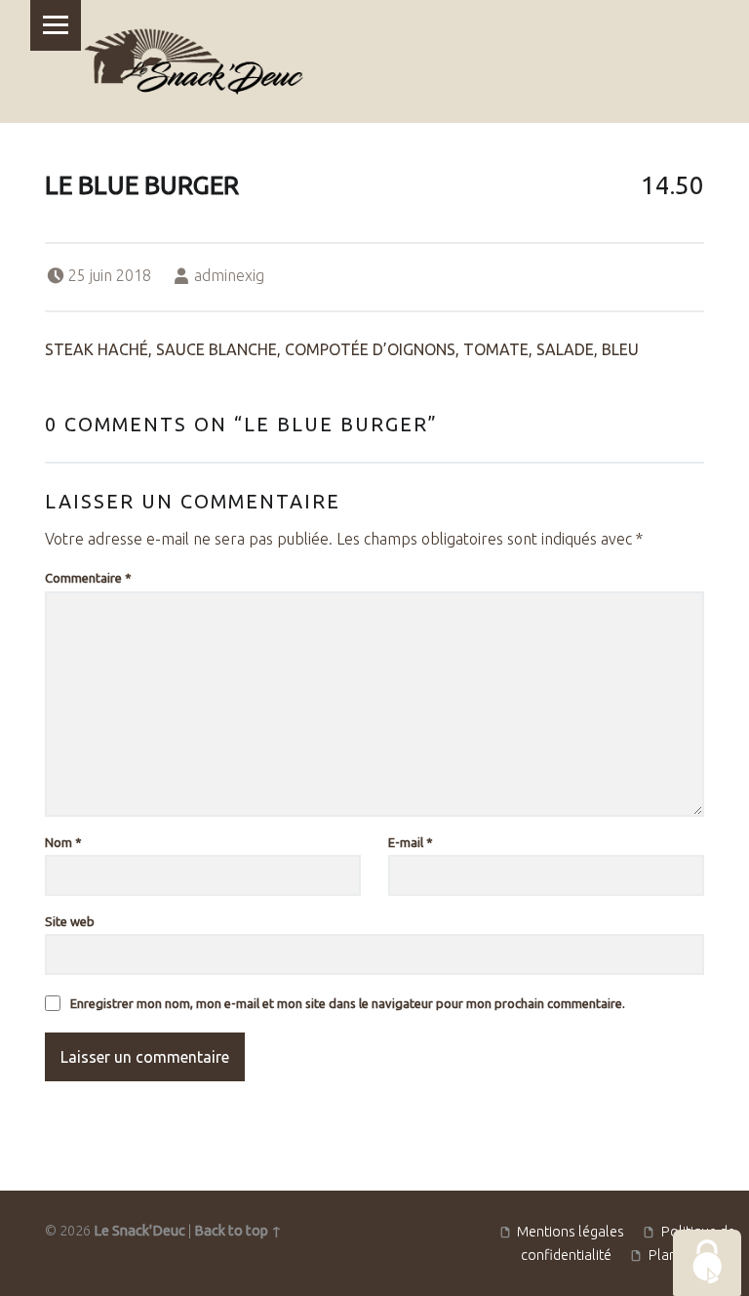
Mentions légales (570, 1230)
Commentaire (88, 578)
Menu (55, 25)
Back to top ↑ (238, 1230)
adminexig (229, 275)
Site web (70, 921)
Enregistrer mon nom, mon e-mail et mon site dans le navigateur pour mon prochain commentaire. (347, 1003)
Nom (63, 842)
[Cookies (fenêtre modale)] (707, 1263)
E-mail (410, 842)
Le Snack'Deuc (139, 1230)
